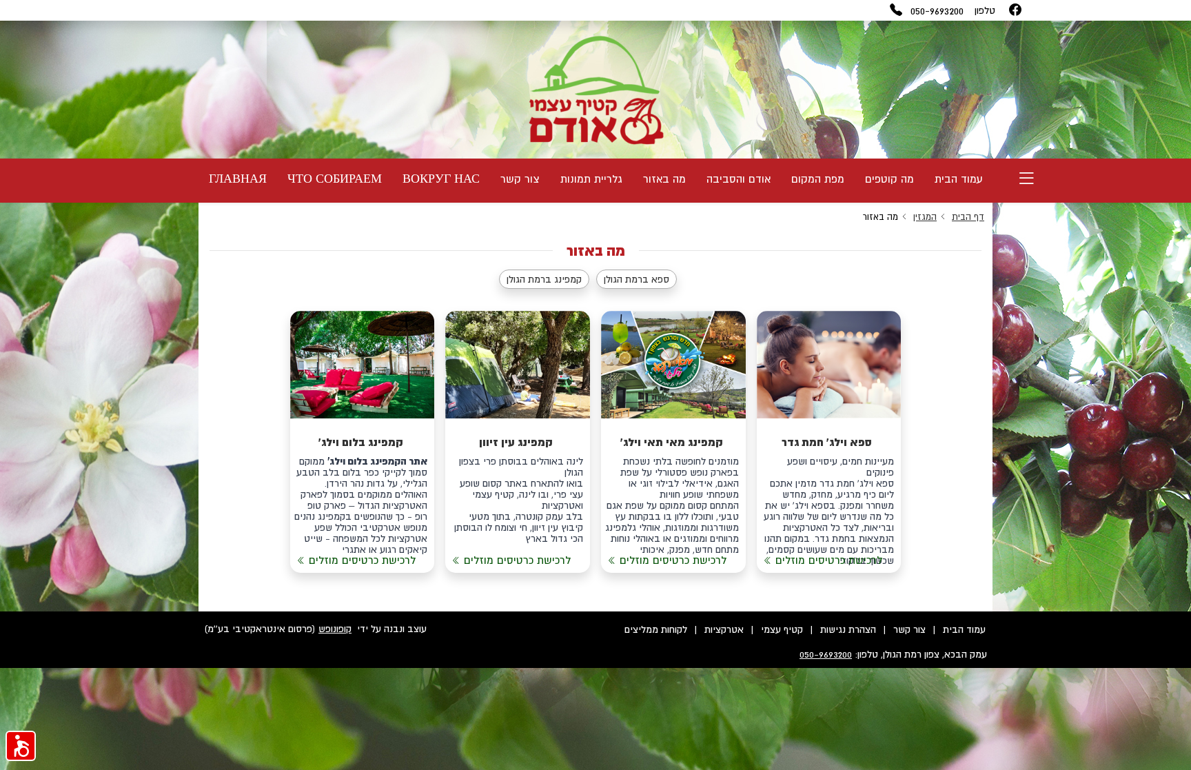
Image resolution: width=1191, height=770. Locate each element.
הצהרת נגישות (848, 629)
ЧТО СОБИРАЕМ (334, 178)
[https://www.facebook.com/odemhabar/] (1015, 10)
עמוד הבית (959, 178)
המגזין (925, 217)
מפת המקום (817, 178)
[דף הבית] (595, 90)
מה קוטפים (889, 178)
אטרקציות (724, 629)
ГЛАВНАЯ (238, 178)
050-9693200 (937, 10)
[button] (20, 746)
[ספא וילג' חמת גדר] (829, 442)
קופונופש (335, 628)
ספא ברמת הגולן (636, 279)
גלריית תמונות (591, 178)
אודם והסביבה (738, 178)
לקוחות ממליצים (655, 629)
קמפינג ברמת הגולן (544, 279)
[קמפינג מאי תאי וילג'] (673, 442)
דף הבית (968, 217)
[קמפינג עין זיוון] (517, 442)
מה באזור (664, 178)
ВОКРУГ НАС (441, 178)
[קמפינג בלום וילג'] (362, 442)
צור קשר (520, 178)
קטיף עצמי (782, 629)
